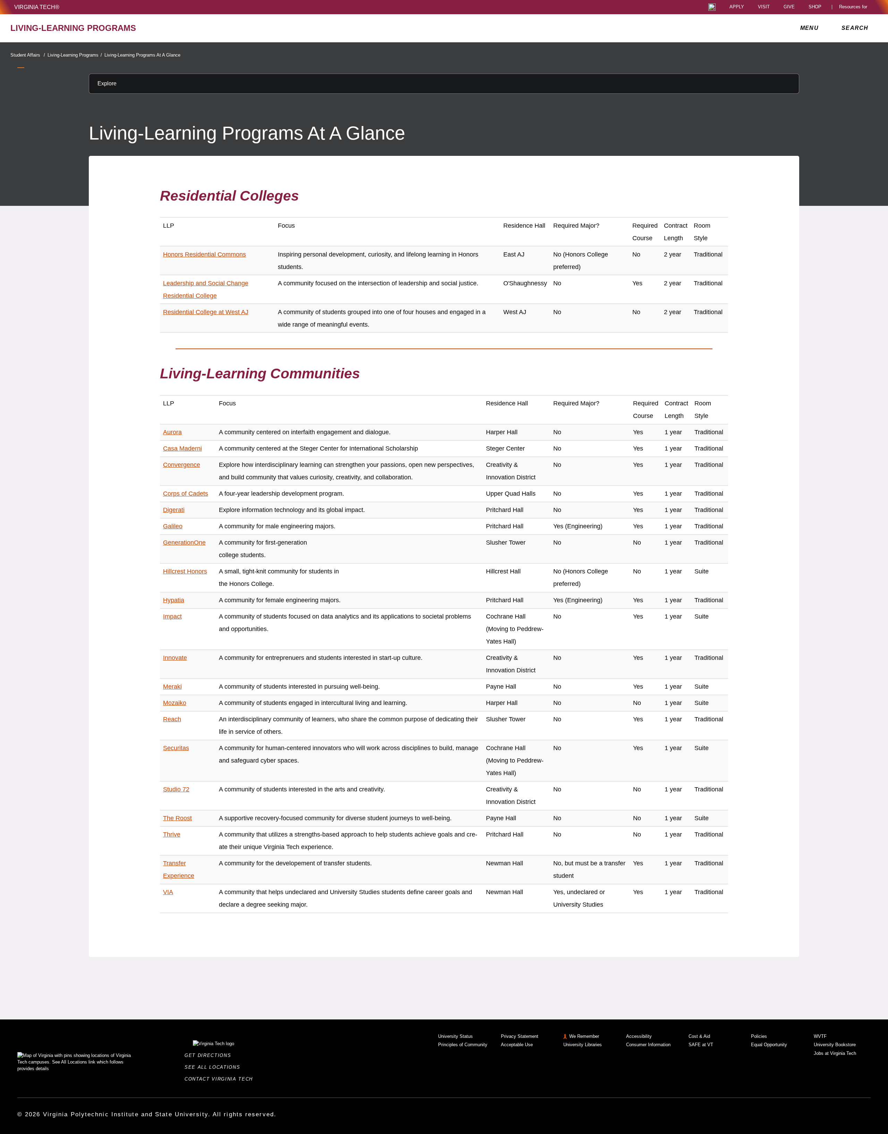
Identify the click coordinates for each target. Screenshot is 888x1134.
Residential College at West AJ (205, 312)
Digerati (174, 509)
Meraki (172, 686)
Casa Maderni (182, 448)
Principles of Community (462, 1044)
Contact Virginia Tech (221, 1079)
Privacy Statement (519, 1036)
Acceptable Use (517, 1044)
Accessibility (639, 1036)
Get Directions (210, 1055)
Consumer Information (648, 1044)
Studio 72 (176, 789)
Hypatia (173, 600)
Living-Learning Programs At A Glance (142, 55)
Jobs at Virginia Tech (835, 1053)
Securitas (176, 748)
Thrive (171, 834)
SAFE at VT (701, 1044)
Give (789, 7)
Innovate (175, 657)
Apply (736, 7)
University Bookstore (835, 1044)
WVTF (820, 1036)
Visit (764, 7)
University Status (455, 1036)
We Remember (584, 1036)
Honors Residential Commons (204, 254)
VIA (168, 892)
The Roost (177, 818)
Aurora (172, 432)
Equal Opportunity (769, 1044)
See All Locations (214, 1067)
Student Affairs (27, 55)
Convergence (181, 464)
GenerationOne (184, 542)
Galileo (172, 526)
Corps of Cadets (185, 493)
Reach (172, 719)
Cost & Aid (699, 1036)
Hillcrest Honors (185, 571)
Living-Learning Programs (75, 55)
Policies (759, 1036)
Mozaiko (174, 702)
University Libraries (582, 1044)
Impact (172, 616)
